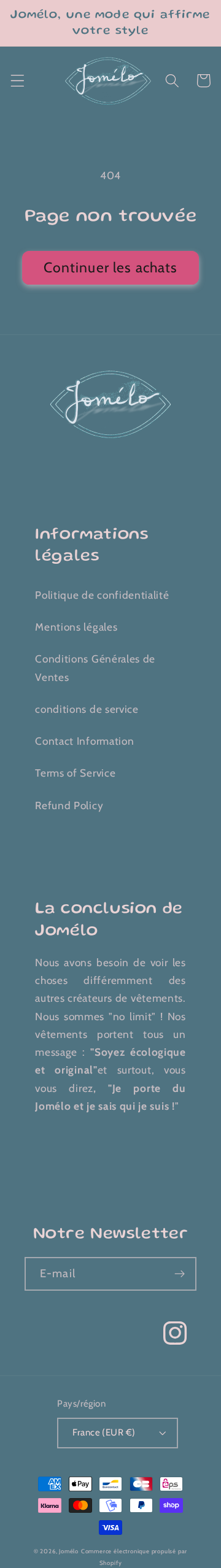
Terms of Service (75, 772)
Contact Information (84, 740)
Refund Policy (69, 805)
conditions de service (87, 708)
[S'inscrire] (179, 1274)
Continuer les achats (111, 267)
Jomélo (69, 1551)
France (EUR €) (103, 1432)
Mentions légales (76, 626)
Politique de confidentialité (102, 594)
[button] (17, 80)
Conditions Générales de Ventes (95, 667)
